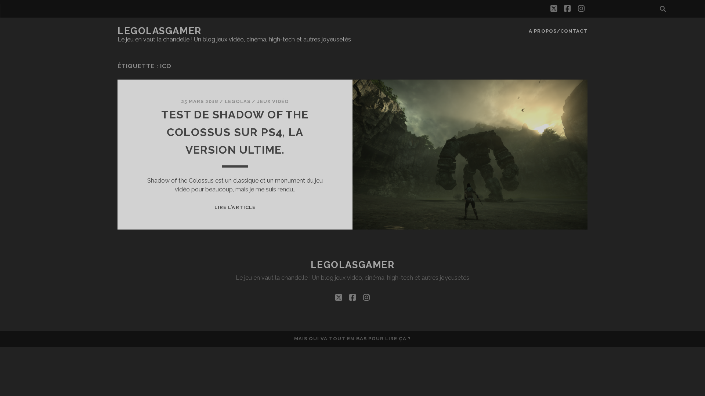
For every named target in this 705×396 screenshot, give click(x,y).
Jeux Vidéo (273, 101)
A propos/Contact (558, 31)
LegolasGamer (160, 30)
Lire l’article (235, 207)
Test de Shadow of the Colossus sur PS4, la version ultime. (234, 132)
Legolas (237, 101)
